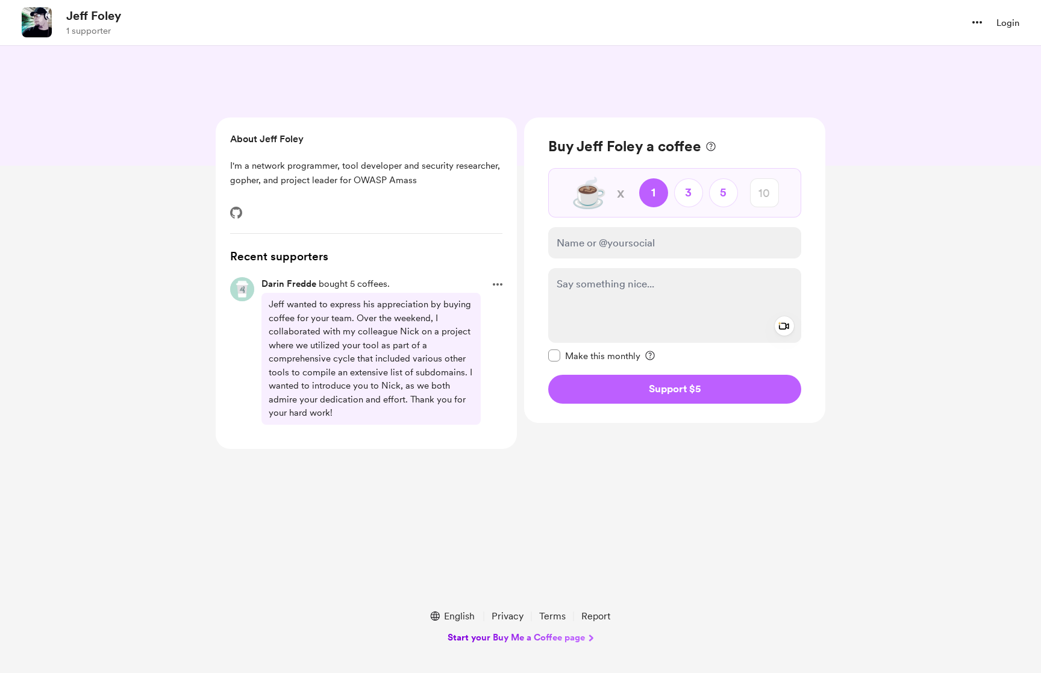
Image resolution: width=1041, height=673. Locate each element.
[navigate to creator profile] (37, 22)
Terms (552, 616)
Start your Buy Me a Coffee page (516, 637)
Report (595, 616)
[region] (674, 270)
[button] (977, 22)
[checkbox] (594, 355)
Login (1007, 22)
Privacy (508, 616)
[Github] (236, 213)
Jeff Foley (93, 15)
